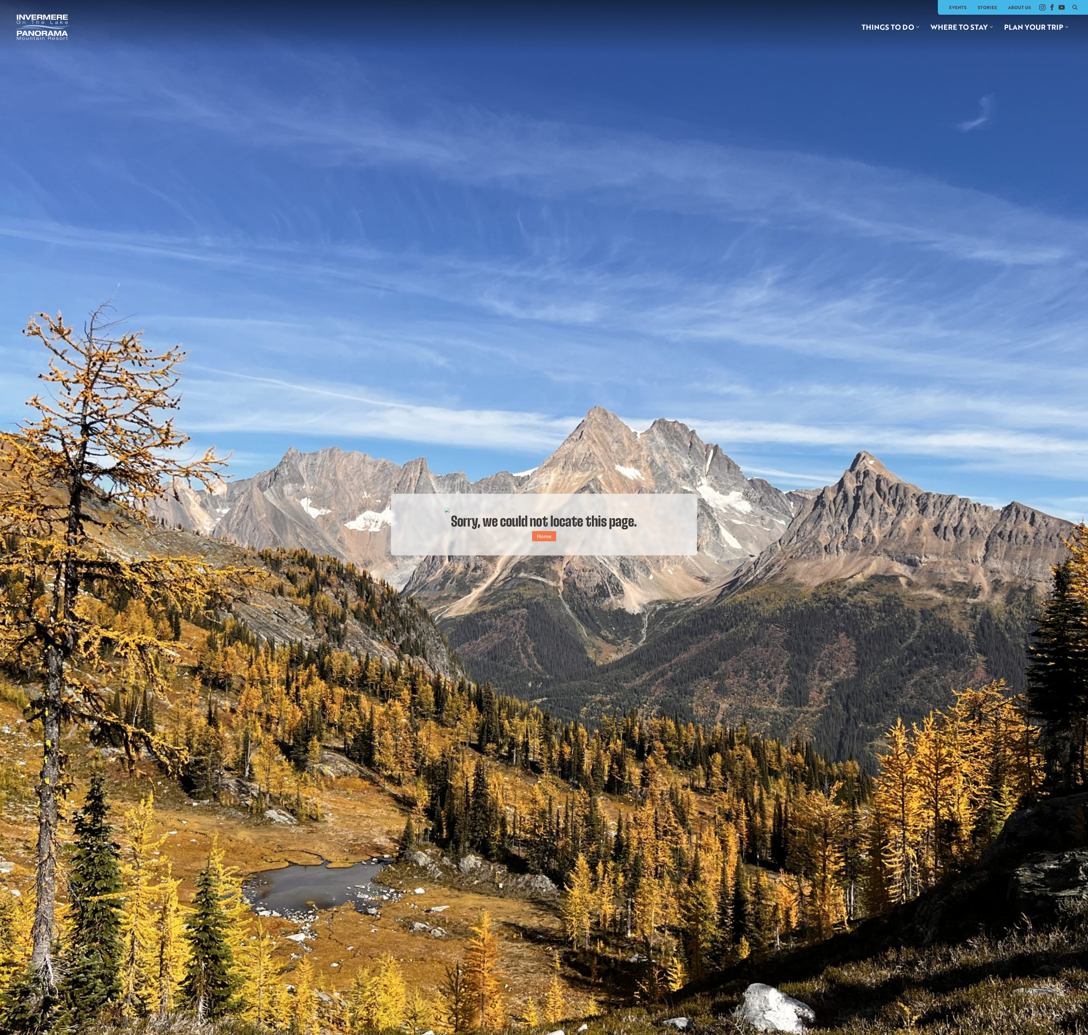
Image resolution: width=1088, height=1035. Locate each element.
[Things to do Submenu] (919, 27)
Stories (987, 7)
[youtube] (1062, 7)
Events (957, 7)
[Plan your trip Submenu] (1068, 27)
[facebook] (1052, 7)
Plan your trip (1033, 27)
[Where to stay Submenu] (993, 27)
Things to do (888, 27)
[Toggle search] (1075, 7)
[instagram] (1042, 7)
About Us (1019, 7)
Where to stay (959, 27)
